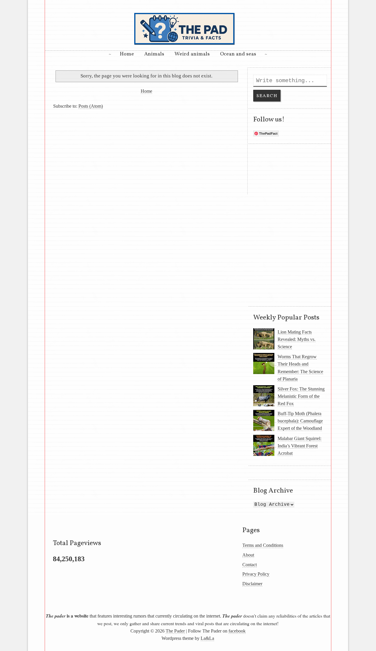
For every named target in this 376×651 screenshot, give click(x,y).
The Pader (175, 630)
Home (127, 54)
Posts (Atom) (90, 106)
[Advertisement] (146, 153)
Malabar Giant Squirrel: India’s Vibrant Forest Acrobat (299, 446)
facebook (237, 630)
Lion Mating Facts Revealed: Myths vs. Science (296, 339)
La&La (207, 638)
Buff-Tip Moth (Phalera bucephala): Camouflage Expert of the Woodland (300, 421)
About (248, 554)
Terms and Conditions (262, 545)
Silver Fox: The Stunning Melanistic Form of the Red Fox (301, 396)
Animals (154, 54)
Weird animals (192, 54)
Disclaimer (252, 583)
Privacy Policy (255, 573)
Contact (249, 564)
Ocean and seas (238, 54)
